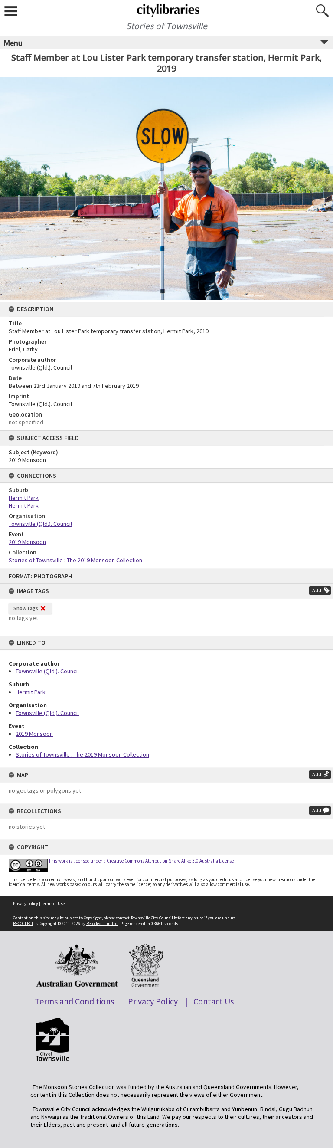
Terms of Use (53, 903)
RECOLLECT (23, 923)
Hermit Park (31, 692)
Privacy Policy (25, 903)
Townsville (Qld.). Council (47, 671)
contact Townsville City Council (144, 918)
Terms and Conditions (74, 1001)
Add (316, 590)
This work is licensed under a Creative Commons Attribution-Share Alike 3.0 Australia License (141, 861)
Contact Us (213, 1001)
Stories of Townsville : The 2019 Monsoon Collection (82, 754)
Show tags (25, 608)
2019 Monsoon (34, 734)
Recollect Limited (102, 923)
